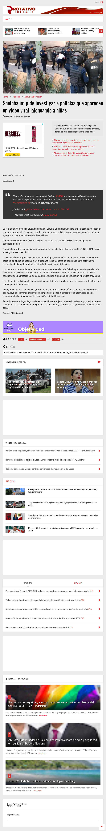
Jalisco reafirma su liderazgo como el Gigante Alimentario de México (23, 29)
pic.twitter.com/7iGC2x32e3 (55, 209)
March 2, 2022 (50, 215)
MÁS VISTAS (11, 481)
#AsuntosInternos (21, 202)
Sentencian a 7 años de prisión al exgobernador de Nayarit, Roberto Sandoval (56, 28)
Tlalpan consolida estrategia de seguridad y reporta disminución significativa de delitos (24, 385)
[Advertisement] (53, 417)
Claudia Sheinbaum (33, 97)
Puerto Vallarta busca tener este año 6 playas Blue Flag (41, 781)
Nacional (16, 97)
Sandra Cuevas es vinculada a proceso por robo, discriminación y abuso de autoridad (77, 385)
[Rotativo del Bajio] (53, 13)
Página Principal (13, 815)
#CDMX (59, 196)
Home (5, 97)
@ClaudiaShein (32, 209)
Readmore (43, 716)
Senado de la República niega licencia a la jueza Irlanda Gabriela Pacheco (88, 28)
